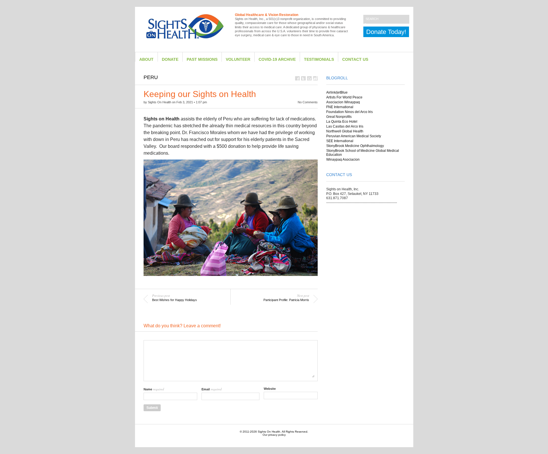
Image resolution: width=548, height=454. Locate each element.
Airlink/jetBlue (337, 92)
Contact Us (355, 59)
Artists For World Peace (344, 97)
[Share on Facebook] (297, 78)
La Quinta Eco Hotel (341, 122)
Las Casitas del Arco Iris (344, 126)
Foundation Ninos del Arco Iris (349, 112)
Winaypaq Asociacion (343, 160)
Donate (170, 59)
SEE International (339, 141)
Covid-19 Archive (277, 59)
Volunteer (238, 59)
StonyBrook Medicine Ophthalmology (355, 146)
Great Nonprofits (339, 117)
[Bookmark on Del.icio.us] (309, 78)
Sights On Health (269, 431)
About (146, 59)
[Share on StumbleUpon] (315, 78)
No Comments (308, 102)
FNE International (339, 107)
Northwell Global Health (344, 131)
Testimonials (319, 59)
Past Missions (202, 59)
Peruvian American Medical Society (353, 136)
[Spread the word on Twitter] (303, 78)
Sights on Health (159, 102)
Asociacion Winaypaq (343, 102)
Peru (151, 77)
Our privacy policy (274, 434)
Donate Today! (386, 31)
